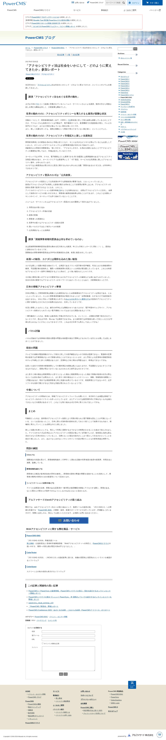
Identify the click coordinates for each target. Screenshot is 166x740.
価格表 (30, 710)
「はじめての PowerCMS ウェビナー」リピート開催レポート (53, 26)
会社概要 (84, 703)
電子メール (35, 635)
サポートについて (87, 695)
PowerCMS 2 (125, 90)
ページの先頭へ (132, 686)
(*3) (59, 190)
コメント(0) (52, 620)
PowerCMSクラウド (42, 10)
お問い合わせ (79, 2)
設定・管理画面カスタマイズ (129, 123)
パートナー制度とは (63, 712)
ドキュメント (33, 719)
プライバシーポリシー (88, 699)
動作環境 (31, 713)
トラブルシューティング (128, 129)
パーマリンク (41, 620)
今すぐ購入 (154, 3)
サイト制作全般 (126, 119)
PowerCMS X (125, 104)
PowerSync (124, 92)
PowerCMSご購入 (87, 707)
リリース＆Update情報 (128, 117)
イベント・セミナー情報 (58, 617)
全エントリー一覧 (126, 58)
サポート (123, 127)
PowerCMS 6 (125, 81)
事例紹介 (104, 10)
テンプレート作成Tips (128, 106)
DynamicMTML (126, 102)
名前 (33, 631)
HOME (27, 691)
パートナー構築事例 (63, 701)
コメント (35, 647)
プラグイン (124, 109)
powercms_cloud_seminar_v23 (41, 603)
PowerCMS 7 (125, 79)
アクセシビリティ (48, 74)
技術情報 (123, 112)
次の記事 (76, 55)
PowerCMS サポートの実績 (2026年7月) (46, 23)
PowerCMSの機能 (34, 704)
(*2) (69, 120)
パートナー (151, 10)
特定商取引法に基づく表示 (92, 710)
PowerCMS (11, 10)
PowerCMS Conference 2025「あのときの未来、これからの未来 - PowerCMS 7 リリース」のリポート (69, 610)
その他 (123, 132)
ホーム (27, 48)
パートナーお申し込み (63, 715)
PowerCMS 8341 (57, 48)
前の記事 (60, 55)
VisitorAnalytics (126, 100)
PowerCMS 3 (125, 88)
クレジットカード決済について (94, 713)
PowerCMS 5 (125, 83)
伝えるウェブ (125, 76)
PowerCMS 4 (125, 86)
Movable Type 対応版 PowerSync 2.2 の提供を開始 (51, 20)
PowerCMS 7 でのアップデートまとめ (45, 17)
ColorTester (32, 552)
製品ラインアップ (34, 707)
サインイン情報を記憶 (51, 643)
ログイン (135, 3)
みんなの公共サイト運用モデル (78, 299)
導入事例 (30, 543)
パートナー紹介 (58, 709)
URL (33, 639)
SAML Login (115, 703)
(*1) (37, 104)
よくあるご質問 (130, 10)
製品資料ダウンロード (36, 716)
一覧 (68, 55)
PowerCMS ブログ (96, 2)
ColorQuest (31, 567)
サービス (77, 10)
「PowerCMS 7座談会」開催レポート (43, 606)
